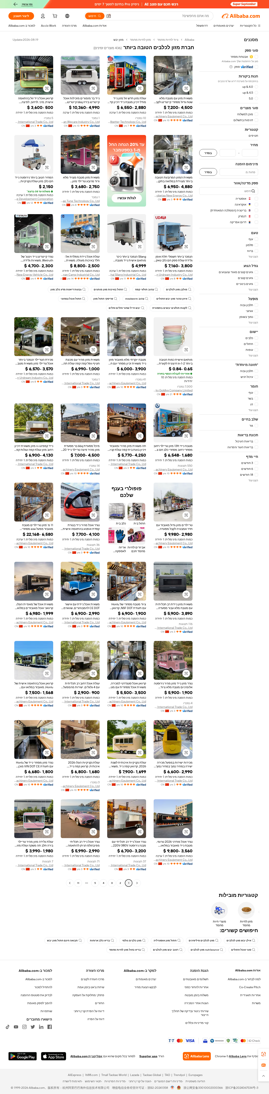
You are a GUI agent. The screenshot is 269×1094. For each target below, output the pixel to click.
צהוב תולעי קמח (144, 289)
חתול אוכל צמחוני (71, 298)
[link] (263, 1054)
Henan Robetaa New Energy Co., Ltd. (173, 195)
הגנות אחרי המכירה (196, 1003)
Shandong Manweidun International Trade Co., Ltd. (33, 121)
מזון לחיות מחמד (140, 39)
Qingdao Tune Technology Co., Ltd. (80, 201)
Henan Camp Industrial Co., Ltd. (80, 274)
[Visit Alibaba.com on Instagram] (24, 1026)
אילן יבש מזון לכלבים (239, 940)
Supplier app (148, 1056)
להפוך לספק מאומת (39, 1003)
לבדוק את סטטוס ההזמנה (36, 995)
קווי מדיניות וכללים (196, 1023)
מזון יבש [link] (118, 39)
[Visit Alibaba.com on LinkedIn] (41, 1026)
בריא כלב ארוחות (100, 940)
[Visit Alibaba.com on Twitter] (32, 1026)
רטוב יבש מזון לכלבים (165, 949)
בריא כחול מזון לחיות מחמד (125, 949)
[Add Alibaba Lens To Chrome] (197, 1056)
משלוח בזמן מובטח (196, 995)
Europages (196, 1075)
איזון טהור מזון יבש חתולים (171, 298)
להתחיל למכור (43, 987)
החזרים (99, 1003)
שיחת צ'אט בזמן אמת (91, 987)
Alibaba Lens (238, 1056)
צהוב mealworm (134, 298)
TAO (167, 1075)
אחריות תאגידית (250, 995)
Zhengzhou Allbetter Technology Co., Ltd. (126, 121)
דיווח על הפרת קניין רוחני (89, 1011)
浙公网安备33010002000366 (203, 1087)
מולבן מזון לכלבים (176, 289)
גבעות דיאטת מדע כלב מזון (66, 289)
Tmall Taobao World (114, 1075)
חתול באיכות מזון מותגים (108, 289)
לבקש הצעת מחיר (145, 987)
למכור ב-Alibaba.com (38, 979)
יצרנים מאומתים (146, 979)
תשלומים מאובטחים (195, 979)
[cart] (54, 16)
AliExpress (74, 1075)
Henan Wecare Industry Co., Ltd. (80, 121)
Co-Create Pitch (250, 987)
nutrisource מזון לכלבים (205, 949)
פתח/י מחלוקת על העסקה (88, 995)
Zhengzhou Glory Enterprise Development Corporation (33, 198)
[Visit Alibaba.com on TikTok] (7, 1026)
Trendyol (179, 1075)
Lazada (134, 1075)
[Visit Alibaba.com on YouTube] (15, 1026)
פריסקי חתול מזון (103, 298)
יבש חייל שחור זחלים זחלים (124, 308)
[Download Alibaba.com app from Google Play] (22, 1056)
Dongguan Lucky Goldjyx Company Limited (173, 390)
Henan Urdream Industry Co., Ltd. (173, 274)
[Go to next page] (70, 883)
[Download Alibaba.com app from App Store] (53, 1056)
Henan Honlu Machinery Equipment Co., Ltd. (173, 116)
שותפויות (46, 1011)
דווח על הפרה (95, 1019)
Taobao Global (152, 1075)
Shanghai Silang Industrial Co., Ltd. (126, 274)
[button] (108, 15)
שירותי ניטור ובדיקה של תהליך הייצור (190, 1013)
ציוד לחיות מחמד (167, 39)
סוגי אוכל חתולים (241, 949)
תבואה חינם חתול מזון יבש (62, 940)
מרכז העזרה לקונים (92, 979)
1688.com (91, 1075)
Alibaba (189, 39)
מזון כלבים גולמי (131, 940)
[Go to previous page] (137, 883)
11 (78, 883)
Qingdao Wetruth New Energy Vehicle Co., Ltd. (33, 274)
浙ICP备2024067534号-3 (241, 1087)
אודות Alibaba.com (248, 970)
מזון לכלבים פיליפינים (201, 940)
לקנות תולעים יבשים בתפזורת (169, 308)
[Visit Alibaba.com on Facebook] (49, 1026)
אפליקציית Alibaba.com (86, 1056)
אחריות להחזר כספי (196, 987)
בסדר (208, 153)
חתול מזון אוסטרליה (165, 940)
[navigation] (228, 461)
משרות (256, 1003)
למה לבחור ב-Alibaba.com (244, 979)
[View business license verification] (172, 1088)
